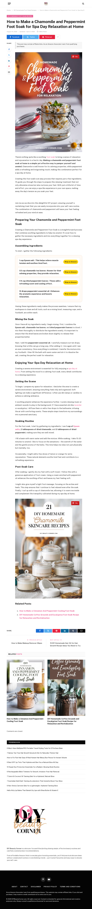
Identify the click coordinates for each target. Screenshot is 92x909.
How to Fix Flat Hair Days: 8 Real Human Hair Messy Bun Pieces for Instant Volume (37, 758)
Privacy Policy (50, 887)
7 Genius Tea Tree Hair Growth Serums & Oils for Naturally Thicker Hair (32, 753)
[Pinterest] (9, 66)
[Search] (83, 3)
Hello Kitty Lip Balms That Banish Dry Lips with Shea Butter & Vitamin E (32, 790)
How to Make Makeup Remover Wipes (26, 643)
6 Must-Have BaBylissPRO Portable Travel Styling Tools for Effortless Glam (35, 748)
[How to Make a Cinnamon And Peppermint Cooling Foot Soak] (26, 688)
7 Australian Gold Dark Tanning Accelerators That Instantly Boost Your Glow (34, 781)
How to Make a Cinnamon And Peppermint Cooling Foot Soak (47, 611)
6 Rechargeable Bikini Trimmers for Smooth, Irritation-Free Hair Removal (33, 772)
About (14, 887)
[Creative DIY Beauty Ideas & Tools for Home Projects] (46, 3)
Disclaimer (36, 887)
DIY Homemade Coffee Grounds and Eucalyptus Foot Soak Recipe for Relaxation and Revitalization (63, 721)
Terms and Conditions (70, 887)
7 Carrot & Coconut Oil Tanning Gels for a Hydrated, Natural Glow (30, 776)
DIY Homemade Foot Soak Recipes (20, 16)
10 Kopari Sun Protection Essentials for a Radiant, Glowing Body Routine (33, 767)
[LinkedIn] (9, 60)
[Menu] (9, 3)
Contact (24, 887)
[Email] (9, 72)
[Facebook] (9, 49)
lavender (78, 405)
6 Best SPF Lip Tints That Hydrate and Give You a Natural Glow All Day (32, 762)
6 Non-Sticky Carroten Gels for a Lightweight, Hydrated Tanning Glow (32, 786)
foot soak (50, 157)
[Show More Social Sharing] (58, 37)
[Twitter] (9, 55)
